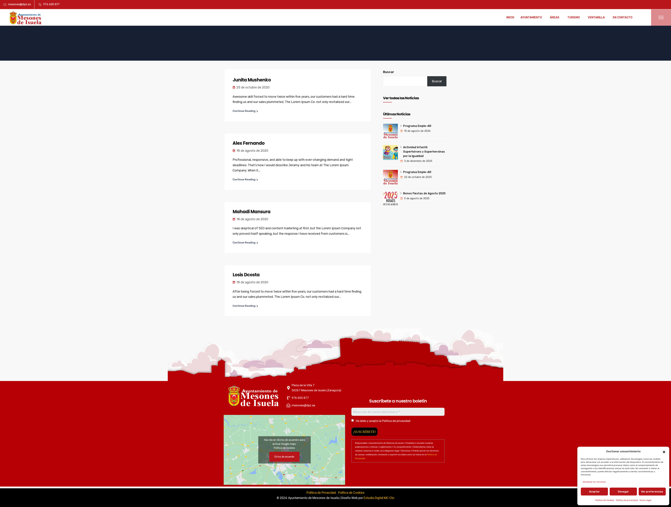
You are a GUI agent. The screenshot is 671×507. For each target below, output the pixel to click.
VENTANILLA (596, 17)
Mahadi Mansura (251, 211)
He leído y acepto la (382, 421)
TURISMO (573, 17)
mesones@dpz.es (19, 4)
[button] (664, 451)
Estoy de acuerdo (284, 456)
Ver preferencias (652, 491)
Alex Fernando (249, 143)
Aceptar (594, 491)
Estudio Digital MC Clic (379, 498)
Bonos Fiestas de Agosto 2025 (424, 193)
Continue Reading (244, 111)
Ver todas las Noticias (401, 98)
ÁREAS (554, 17)
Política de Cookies (604, 500)
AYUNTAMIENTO (531, 17)
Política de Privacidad (321, 492)
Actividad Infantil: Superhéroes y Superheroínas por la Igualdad (424, 152)
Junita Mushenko (252, 80)
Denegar (623, 491)
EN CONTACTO (622, 17)
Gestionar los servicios (594, 482)
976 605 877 (51, 4)
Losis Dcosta (246, 275)
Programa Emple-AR (417, 126)
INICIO (510, 17)
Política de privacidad (627, 500)
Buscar (388, 72)
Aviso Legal (645, 500)
